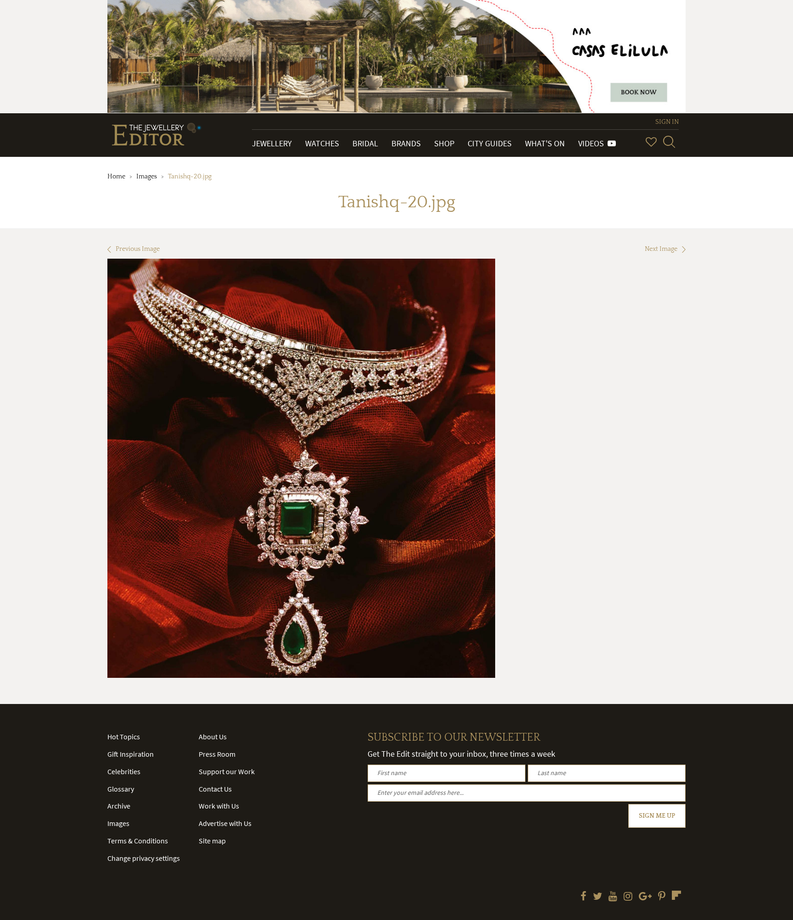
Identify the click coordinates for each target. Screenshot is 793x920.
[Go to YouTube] (613, 897)
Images (146, 176)
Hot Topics (123, 736)
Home (116, 176)
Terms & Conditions (137, 840)
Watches (322, 143)
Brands (406, 143)
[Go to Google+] (645, 897)
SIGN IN (667, 122)
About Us (213, 736)
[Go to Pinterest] (661, 897)
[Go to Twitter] (597, 897)
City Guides (490, 143)
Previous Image (138, 249)
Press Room (217, 754)
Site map (212, 840)
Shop (444, 143)
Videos (593, 143)
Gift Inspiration (130, 754)
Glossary (120, 788)
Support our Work (227, 771)
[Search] (669, 141)
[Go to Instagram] (628, 897)
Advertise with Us (225, 823)
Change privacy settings (143, 858)
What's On (545, 143)
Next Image (661, 249)
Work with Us (219, 805)
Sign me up (657, 816)
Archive (118, 805)
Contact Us (215, 788)
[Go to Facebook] (583, 897)
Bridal (365, 143)
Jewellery (272, 143)
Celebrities (123, 771)
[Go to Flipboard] (676, 895)
